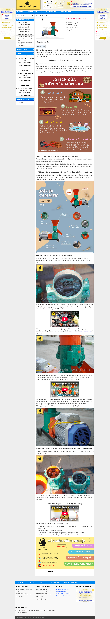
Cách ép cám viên (51, 11)
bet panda (18, 603)
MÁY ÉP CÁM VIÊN (22, 22)
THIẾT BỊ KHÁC (21, 45)
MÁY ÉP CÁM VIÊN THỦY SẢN (25, 36)
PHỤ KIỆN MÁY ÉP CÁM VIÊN (25, 43)
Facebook (20, 102)
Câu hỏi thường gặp (66, 11)
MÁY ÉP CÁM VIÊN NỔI (23, 27)
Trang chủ (20, 11)
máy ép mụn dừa (85, 331)
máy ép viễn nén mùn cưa (47, 329)
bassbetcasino (19, 600)
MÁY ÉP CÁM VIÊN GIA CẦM (25, 31)
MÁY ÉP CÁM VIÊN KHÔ (24, 29)
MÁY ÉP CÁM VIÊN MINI (24, 24)
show (43, 46)
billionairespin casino (21, 605)
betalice (17, 602)
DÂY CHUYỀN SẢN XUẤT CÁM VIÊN (25, 39)
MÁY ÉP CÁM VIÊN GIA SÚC (25, 34)
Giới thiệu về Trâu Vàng (35, 11)
